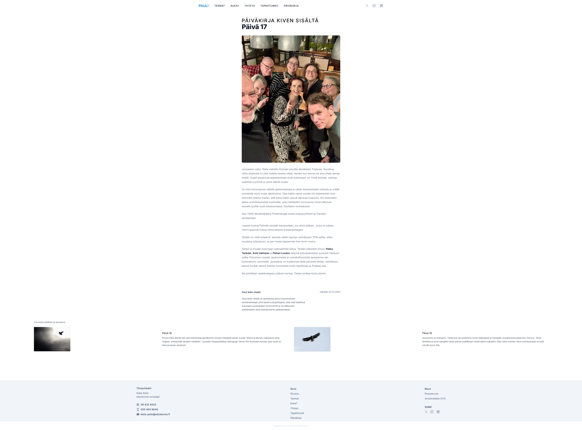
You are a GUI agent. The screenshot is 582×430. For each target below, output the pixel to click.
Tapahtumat (270, 5)
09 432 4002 (148, 404)
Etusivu (294, 393)
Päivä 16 (167, 333)
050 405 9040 (149, 409)
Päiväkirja (291, 5)
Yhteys (250, 5)
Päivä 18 (427, 333)
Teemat (220, 5)
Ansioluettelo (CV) (435, 398)
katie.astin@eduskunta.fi (155, 414)
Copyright (278, 425)
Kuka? (235, 5)
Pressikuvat (431, 393)
